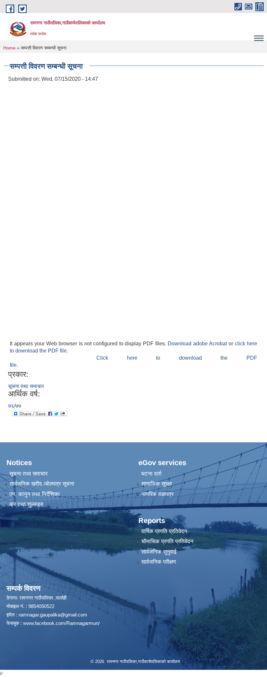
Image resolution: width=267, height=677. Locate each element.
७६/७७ (14, 405)
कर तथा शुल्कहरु (26, 504)
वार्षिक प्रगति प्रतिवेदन (164, 531)
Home (9, 47)
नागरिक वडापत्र (157, 494)
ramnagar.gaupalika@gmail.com (53, 614)
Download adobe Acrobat (198, 343)
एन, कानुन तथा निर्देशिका (34, 494)
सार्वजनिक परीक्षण (158, 562)
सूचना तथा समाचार (26, 386)
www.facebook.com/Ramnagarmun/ (61, 623)
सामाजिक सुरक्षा (156, 484)
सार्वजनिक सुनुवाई (158, 552)
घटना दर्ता (151, 474)
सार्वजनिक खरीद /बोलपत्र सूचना (41, 484)
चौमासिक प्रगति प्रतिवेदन (167, 541)
